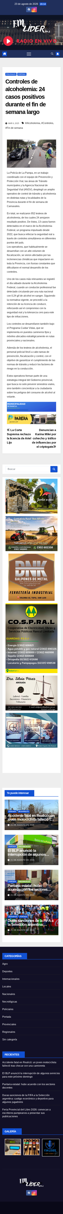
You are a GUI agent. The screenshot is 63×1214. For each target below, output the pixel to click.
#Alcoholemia (32, 123)
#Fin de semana (14, 128)
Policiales (11, 74)
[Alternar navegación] (29, 54)
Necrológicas (9, 1001)
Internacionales (10, 979)
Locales (6, 986)
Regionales (24, 811)
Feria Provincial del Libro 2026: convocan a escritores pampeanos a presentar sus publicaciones (26, 1113)
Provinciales (24, 846)
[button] (52, 53)
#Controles (47, 123)
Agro (5, 964)
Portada (22, 74)
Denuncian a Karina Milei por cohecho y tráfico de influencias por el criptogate (44, 438)
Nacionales (8, 994)
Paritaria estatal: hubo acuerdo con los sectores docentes (27, 889)
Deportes (13, 916)
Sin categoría (9, 1039)
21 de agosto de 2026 (23, 825)
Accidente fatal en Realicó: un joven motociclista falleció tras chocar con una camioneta (31, 819)
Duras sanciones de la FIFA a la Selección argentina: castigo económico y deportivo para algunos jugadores (28, 1098)
